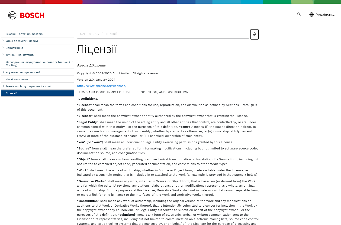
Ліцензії (11, 93)
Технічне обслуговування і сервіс (29, 86)
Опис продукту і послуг (22, 41)
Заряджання (14, 48)
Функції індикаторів (20, 54)
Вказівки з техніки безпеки (24, 34)
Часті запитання (17, 79)
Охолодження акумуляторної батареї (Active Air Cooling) (39, 63)
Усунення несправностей (23, 72)
